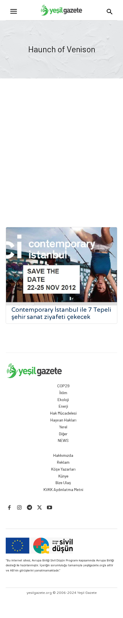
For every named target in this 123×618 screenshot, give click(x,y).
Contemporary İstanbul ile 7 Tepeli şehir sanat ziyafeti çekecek (61, 313)
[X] (39, 507)
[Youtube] (49, 507)
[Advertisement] (61, 154)
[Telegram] (29, 507)
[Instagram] (19, 507)
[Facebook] (9, 507)
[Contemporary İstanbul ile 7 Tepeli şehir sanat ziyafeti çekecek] (61, 266)
